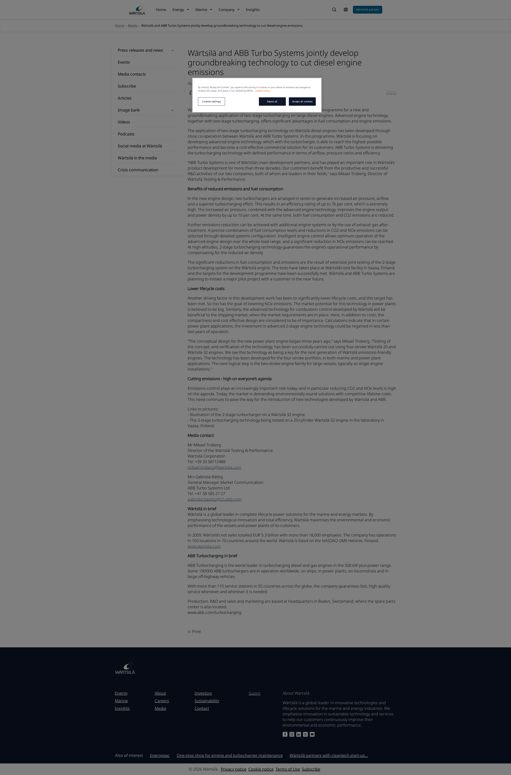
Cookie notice (262, 90)
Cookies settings (211, 101)
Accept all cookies (302, 101)
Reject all (272, 101)
